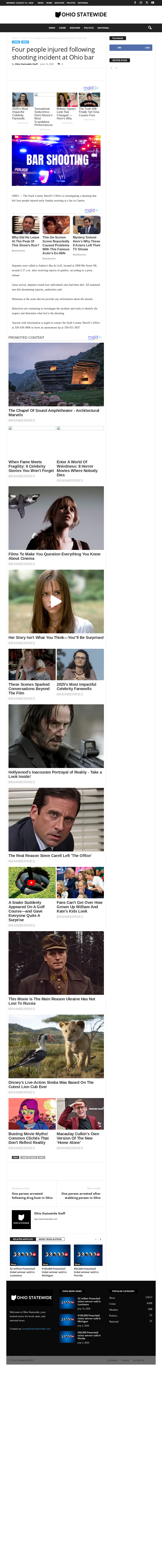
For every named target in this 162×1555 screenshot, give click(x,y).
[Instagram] (140, 3)
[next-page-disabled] (116, 68)
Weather (59, 2)
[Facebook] (135, 3)
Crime (49, 2)
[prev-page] (111, 68)
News (41, 2)
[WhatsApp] (43, 74)
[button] (149, 28)
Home (14, 38)
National (83, 2)
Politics (71, 2)
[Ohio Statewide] (81, 15)
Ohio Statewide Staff (26, 63)
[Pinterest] (34, 74)
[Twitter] (146, 3)
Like (147, 47)
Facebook (117, 38)
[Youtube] (152, 3)
